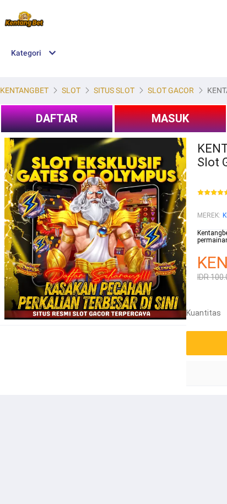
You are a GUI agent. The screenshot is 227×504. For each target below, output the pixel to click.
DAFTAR (57, 118)
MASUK (170, 118)
